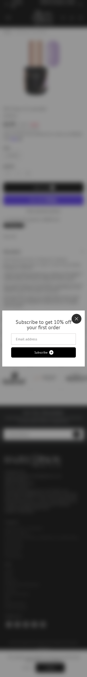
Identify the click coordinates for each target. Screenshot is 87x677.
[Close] (76, 319)
